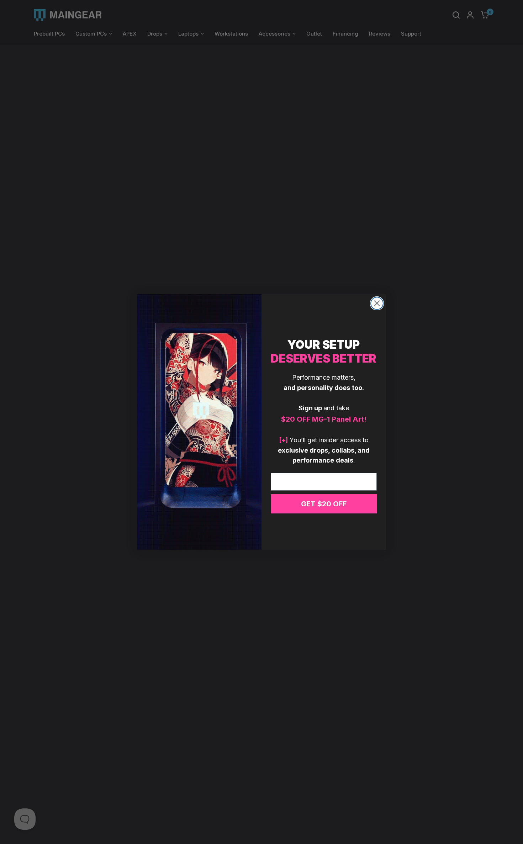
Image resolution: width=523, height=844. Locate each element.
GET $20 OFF (324, 504)
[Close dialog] (377, 303)
